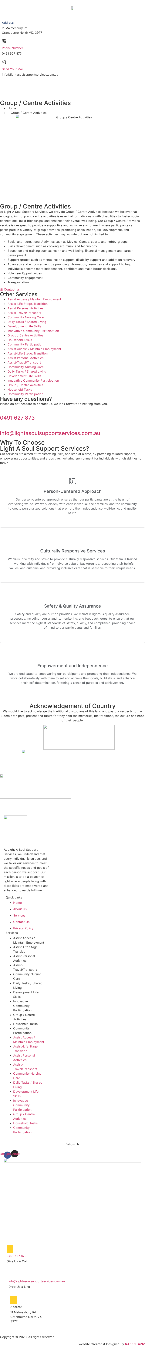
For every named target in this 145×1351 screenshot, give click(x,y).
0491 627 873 (17, 418)
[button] (19, 94)
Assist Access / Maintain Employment (34, 299)
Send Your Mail (12, 69)
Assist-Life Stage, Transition (28, 304)
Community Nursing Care (26, 317)
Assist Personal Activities (25, 308)
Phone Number (12, 48)
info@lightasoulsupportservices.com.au (50, 433)
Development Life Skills (24, 326)
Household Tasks (20, 340)
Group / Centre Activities (25, 335)
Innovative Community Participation (33, 331)
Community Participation (25, 344)
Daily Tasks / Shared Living (27, 322)
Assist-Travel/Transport (24, 313)
